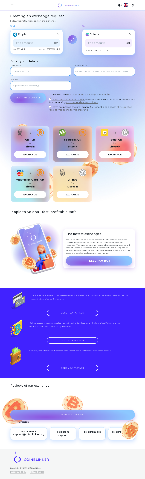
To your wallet (81, 65)
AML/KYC (107, 94)
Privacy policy (18, 471)
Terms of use (37, 471)
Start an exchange (28, 97)
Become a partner (72, 312)
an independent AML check (82, 102)
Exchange (30, 154)
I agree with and (82, 94)
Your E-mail (16, 65)
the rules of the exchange (82, 94)
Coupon (15, 80)
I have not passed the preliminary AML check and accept (90, 108)
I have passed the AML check (68, 99)
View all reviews (72, 414)
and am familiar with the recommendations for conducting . (92, 101)
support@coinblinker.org (28, 434)
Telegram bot (99, 260)
